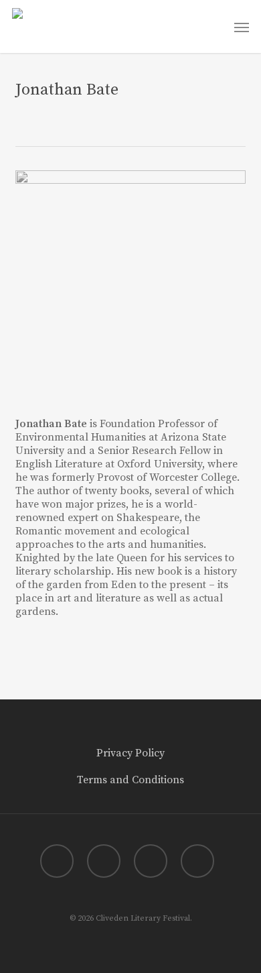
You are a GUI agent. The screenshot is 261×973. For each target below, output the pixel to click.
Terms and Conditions (130, 780)
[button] (241, 27)
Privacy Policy (130, 753)
